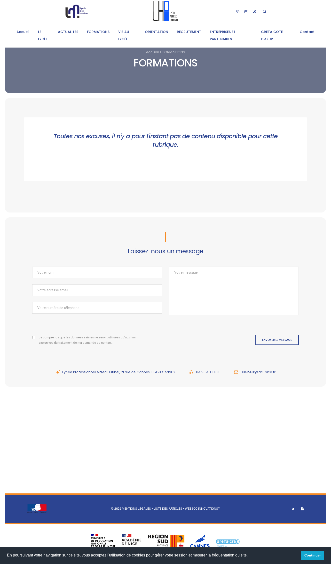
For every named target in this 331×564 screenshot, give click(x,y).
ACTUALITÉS (68, 31)
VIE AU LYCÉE (123, 35)
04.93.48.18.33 (207, 372)
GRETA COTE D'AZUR (272, 35)
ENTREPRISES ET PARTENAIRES (223, 35)
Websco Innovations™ (202, 508)
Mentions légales (136, 508)
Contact (307, 31)
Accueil (22, 31)
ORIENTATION (156, 31)
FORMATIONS (98, 31)
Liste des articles (168, 508)
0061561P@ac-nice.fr (258, 372)
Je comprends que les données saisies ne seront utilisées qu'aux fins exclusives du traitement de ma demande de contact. (87, 339)
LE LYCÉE (42, 35)
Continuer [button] (312, 555)
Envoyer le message (277, 340)
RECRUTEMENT (189, 31)
